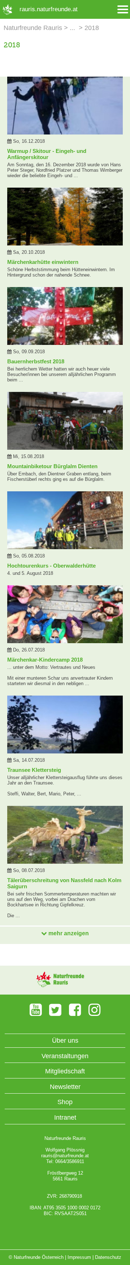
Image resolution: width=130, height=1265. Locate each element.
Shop (65, 1102)
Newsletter (65, 1086)
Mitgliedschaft (65, 1071)
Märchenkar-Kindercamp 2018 (45, 660)
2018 (91, 27)
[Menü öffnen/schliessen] (122, 9)
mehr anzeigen (68, 933)
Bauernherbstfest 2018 (35, 361)
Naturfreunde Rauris (33, 27)
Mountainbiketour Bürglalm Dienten (52, 466)
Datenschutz (108, 1257)
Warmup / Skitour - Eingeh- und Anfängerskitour (46, 154)
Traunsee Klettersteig (34, 770)
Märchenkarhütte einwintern (42, 262)
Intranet (65, 1117)
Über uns (65, 1040)
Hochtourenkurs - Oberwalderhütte (51, 566)
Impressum (79, 1257)
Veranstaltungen (65, 1056)
